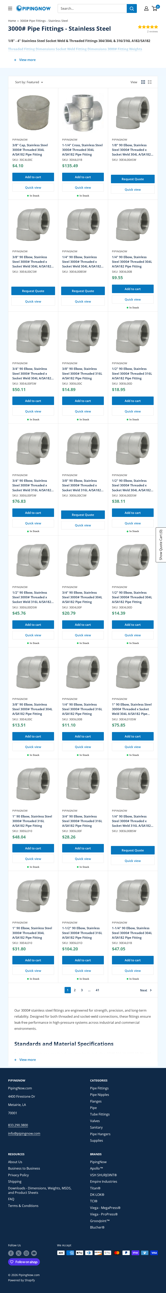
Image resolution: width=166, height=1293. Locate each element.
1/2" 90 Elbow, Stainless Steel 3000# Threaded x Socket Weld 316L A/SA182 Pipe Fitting (31, 597)
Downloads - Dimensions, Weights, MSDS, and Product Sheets (39, 1190)
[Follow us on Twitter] (18, 1253)
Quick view (33, 187)
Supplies (96, 1140)
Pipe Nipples (99, 1094)
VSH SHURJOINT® (103, 1175)
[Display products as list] (150, 82)
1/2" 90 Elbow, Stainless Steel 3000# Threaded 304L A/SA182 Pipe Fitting (132, 597)
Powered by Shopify (21, 1280)
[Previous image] (16, 115)
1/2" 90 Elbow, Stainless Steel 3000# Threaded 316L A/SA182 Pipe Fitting (132, 373)
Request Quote (133, 179)
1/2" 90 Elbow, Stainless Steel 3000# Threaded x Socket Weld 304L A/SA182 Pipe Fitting (131, 485)
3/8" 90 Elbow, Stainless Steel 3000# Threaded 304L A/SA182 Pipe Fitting (32, 709)
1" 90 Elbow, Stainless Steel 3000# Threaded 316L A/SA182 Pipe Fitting (32, 821)
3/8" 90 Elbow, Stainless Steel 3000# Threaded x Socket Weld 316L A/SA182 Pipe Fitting (81, 485)
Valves (95, 1121)
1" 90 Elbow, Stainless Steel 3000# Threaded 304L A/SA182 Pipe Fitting (32, 933)
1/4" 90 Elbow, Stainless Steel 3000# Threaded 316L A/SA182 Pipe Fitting (82, 709)
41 (97, 990)
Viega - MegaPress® (105, 1208)
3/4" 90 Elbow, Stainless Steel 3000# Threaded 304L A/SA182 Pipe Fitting (82, 597)
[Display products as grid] (143, 82)
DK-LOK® (97, 1194)
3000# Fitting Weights (124, 49)
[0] (154, 8)
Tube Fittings (100, 1114)
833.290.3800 (18, 1125)
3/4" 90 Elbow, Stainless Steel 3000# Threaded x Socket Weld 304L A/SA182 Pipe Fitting (31, 374)
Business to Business (24, 1168)
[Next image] (50, 115)
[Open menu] (10, 8)
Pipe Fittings (99, 1088)
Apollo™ (96, 1168)
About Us (15, 1162)
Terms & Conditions (23, 1206)
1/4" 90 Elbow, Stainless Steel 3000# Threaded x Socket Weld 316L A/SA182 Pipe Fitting (131, 821)
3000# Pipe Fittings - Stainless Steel (44, 21)
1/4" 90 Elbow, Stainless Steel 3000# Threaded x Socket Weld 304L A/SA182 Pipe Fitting (81, 262)
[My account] (146, 8)
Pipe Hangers (100, 1134)
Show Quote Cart (161, 545)
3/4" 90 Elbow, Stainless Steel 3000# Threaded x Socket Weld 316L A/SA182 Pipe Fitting (31, 485)
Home (12, 21)
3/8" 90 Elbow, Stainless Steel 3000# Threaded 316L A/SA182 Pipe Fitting (82, 373)
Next (143, 990)
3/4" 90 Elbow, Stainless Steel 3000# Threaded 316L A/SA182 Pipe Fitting (82, 821)
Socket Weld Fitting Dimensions (81, 49)
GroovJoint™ (100, 1221)
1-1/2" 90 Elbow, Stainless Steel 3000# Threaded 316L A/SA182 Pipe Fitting (82, 933)
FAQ (11, 1199)
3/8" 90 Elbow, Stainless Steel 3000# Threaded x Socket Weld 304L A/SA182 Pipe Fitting (31, 262)
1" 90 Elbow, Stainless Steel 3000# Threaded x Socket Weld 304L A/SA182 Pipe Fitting (132, 709)
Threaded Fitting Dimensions (31, 49)
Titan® (95, 1188)
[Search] (132, 8)
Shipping (14, 1181)
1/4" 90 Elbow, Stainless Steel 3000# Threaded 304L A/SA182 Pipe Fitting (132, 261)
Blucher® (97, 1227)
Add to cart (33, 177)
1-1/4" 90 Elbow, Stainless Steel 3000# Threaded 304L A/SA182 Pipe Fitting (132, 933)
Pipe (93, 1108)
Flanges (96, 1101)
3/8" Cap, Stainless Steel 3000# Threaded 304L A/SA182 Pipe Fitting (30, 150)
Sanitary (96, 1127)
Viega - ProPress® (104, 1214)
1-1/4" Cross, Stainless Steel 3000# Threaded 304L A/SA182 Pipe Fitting (82, 150)
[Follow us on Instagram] (26, 1253)
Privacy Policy (18, 1175)
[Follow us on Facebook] (11, 1253)
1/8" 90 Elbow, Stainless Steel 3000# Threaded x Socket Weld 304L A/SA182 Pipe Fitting (131, 150)
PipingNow (20, 139)
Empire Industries (103, 1181)
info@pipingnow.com (24, 1133)
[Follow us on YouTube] (34, 1253)
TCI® (93, 1201)
